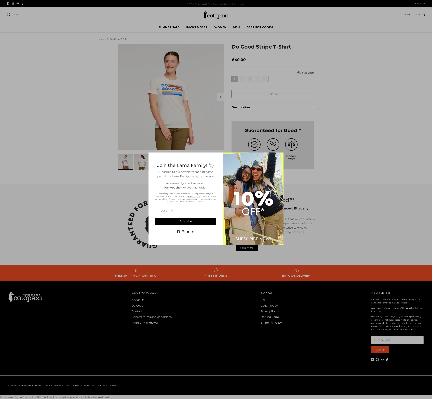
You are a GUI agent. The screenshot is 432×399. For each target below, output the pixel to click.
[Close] (279, 156)
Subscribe (186, 221)
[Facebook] (178, 231)
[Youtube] (188, 231)
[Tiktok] (193, 231)
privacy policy (194, 196)
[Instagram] (183, 231)
